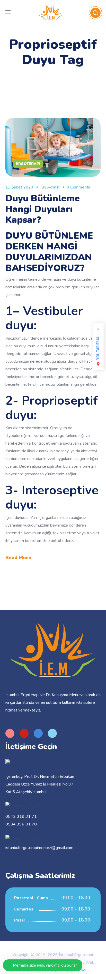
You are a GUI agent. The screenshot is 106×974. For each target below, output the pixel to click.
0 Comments (78, 187)
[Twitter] (52, 733)
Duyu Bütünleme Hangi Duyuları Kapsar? (42, 209)
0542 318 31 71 (21, 816)
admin (53, 187)
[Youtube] (24, 733)
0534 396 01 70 (21, 824)
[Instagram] (9, 733)
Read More (18, 557)
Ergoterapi (28, 163)
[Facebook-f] (38, 733)
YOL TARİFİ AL (98, 348)
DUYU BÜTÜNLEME (49, 235)
